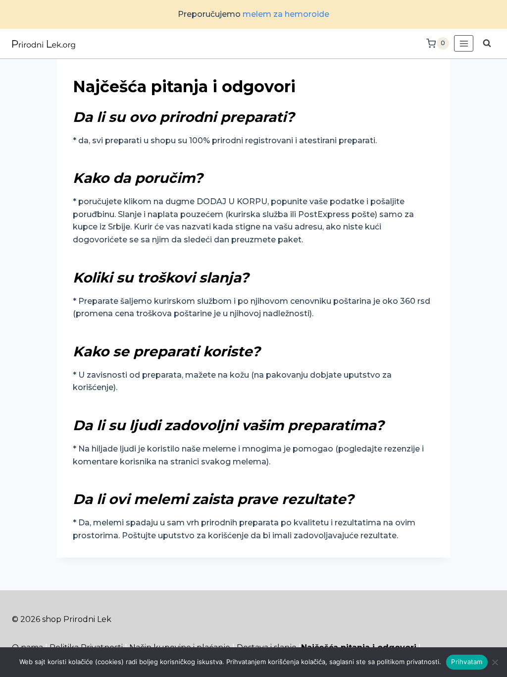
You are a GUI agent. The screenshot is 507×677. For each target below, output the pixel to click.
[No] (495, 662)
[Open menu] (463, 43)
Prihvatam (466, 662)
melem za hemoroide (286, 14)
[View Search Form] (486, 43)
